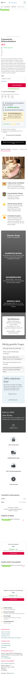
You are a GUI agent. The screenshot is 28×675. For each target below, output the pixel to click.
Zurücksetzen (4, 81)
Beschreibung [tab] (15, 149)
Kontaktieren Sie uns (5, 635)
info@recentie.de (4, 656)
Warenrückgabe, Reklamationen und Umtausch (11, 637)
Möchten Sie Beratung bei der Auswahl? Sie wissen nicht (13, 143)
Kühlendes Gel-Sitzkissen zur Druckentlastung (13, 590)
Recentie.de (11, 673)
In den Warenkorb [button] (13, 553)
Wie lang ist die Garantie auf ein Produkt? (12, 363)
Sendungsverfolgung (5, 633)
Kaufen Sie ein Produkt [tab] (6, 149)
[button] (24, 3)
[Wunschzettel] (23, 520)
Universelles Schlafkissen (13, 544)
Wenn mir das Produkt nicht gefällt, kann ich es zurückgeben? (12, 358)
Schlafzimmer (13, 6)
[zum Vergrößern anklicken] (13, 21)
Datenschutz (3, 647)
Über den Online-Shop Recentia (8, 663)
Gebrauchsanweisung (5, 643)
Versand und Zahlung (5, 631)
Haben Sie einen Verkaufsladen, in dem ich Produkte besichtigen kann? (12, 369)
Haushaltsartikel (7, 6)
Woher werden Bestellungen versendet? (11, 352)
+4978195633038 (7, 658)
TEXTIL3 (16, 510)
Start (2, 6)
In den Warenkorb (17, 85)
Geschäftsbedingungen (6, 645)
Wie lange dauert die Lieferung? (12, 348)
